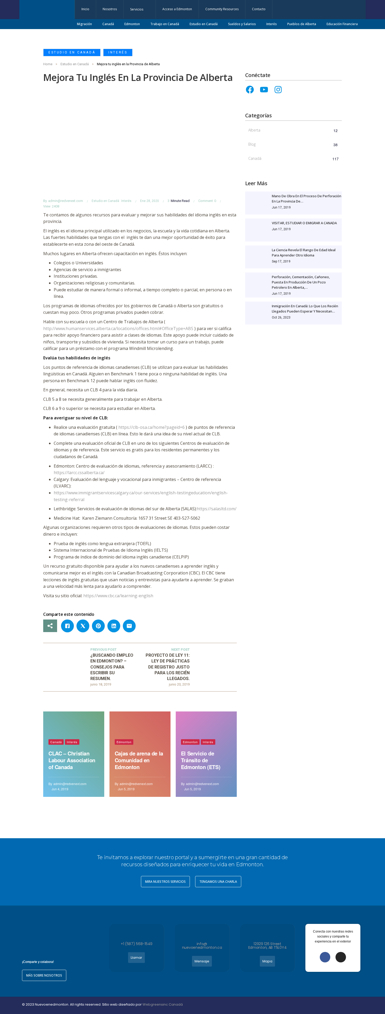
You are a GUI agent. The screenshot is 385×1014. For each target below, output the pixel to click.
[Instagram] (278, 89)
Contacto (259, 9)
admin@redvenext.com (65, 201)
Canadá (56, 742)
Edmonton (124, 742)
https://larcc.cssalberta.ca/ (79, 472)
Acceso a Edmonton (177, 9)
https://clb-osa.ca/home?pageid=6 (151, 427)
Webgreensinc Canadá (162, 1004)
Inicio (85, 9)
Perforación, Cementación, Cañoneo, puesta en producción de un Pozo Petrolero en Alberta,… (301, 282)
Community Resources (222, 9)
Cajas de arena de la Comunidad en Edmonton (139, 760)
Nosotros (110, 9)
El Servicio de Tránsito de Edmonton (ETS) (200, 760)
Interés (117, 52)
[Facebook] (250, 89)
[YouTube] (264, 89)
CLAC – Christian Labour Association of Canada (71, 760)
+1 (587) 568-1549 (136, 943)
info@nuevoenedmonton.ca (202, 945)
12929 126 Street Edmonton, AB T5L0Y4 (267, 945)
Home (47, 64)
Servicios (136, 9)
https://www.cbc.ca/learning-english (118, 596)
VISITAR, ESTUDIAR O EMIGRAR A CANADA (304, 223)
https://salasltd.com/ (216, 509)
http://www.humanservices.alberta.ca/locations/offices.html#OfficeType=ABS (118, 328)
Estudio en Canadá (71, 52)
